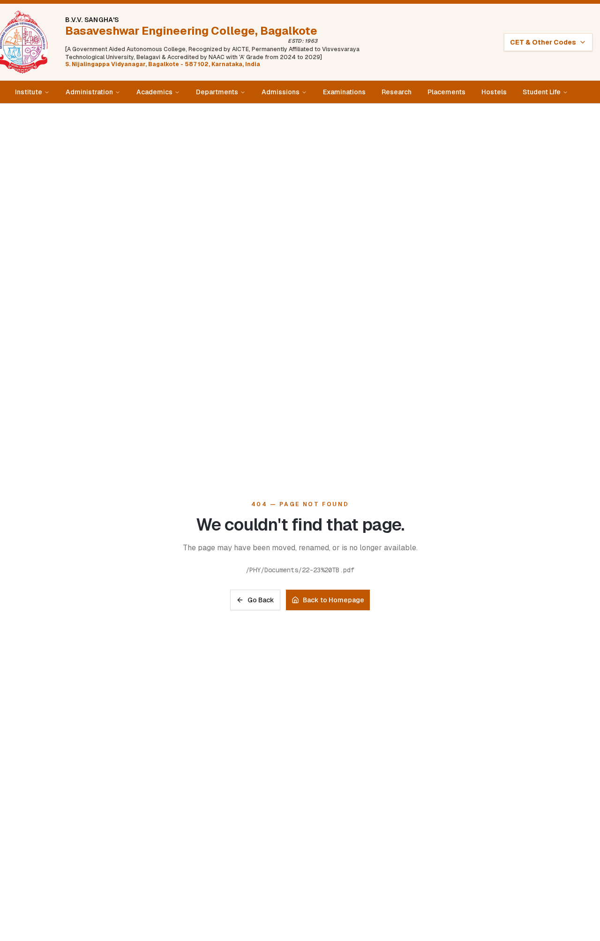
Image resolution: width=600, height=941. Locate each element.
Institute (28, 92)
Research (397, 92)
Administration (89, 92)
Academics (154, 92)
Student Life (542, 92)
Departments (217, 92)
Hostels (494, 92)
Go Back (261, 600)
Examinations (344, 92)
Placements (446, 92)
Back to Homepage (333, 600)
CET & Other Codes (543, 42)
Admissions (281, 92)
